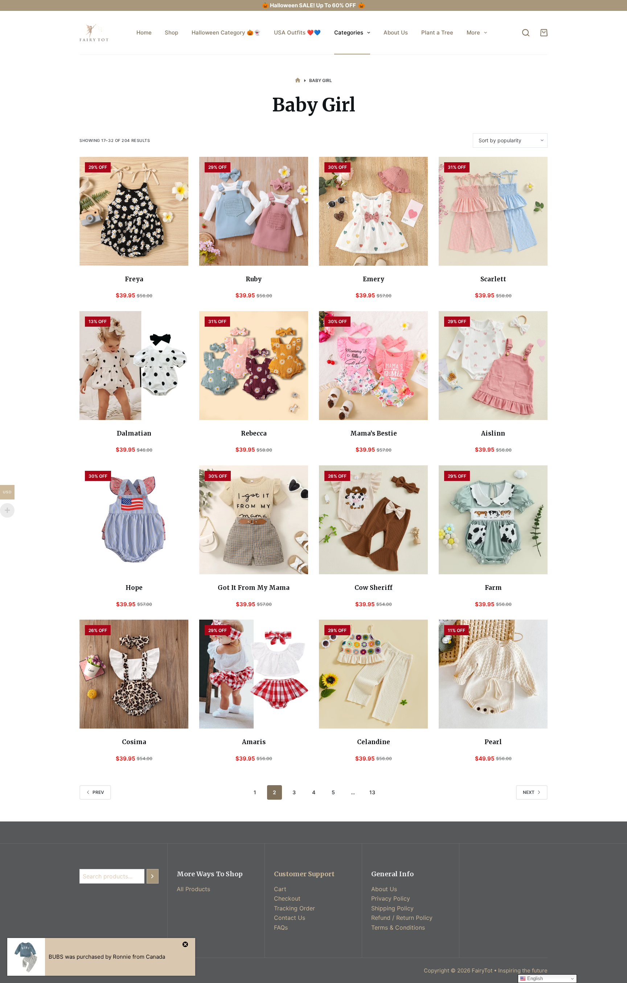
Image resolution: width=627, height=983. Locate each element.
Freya (134, 279)
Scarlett (493, 279)
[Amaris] (253, 674)
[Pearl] (493, 674)
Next (528, 792)
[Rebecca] (253, 365)
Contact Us (289, 917)
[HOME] (297, 80)
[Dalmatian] (133, 365)
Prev (98, 792)
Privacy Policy (390, 898)
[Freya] (133, 211)
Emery (373, 279)
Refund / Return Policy (402, 917)
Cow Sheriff (373, 588)
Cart (280, 889)
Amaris (254, 742)
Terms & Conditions (398, 927)
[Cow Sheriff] (373, 519)
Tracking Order (294, 908)
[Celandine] (373, 674)
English (534, 978)
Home (144, 32)
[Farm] (493, 519)
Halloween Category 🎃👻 (226, 32)
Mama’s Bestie (373, 433)
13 (372, 792)
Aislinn (493, 433)
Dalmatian (134, 433)
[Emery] (373, 211)
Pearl (493, 742)
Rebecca (254, 433)
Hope (134, 588)
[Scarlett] (493, 211)
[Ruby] (253, 211)
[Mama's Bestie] (373, 365)
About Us (396, 32)
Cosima (134, 742)
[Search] (525, 32)
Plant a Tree (437, 32)
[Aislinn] (493, 365)
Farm (493, 588)
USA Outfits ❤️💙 (297, 32)
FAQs (281, 927)
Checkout (287, 898)
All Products (193, 889)
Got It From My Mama (254, 588)
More (473, 32)
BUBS (56, 956)
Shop (171, 32)
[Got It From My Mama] (253, 519)
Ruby (254, 279)
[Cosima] (133, 674)
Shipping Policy (392, 908)
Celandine (373, 742)
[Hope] (133, 519)
